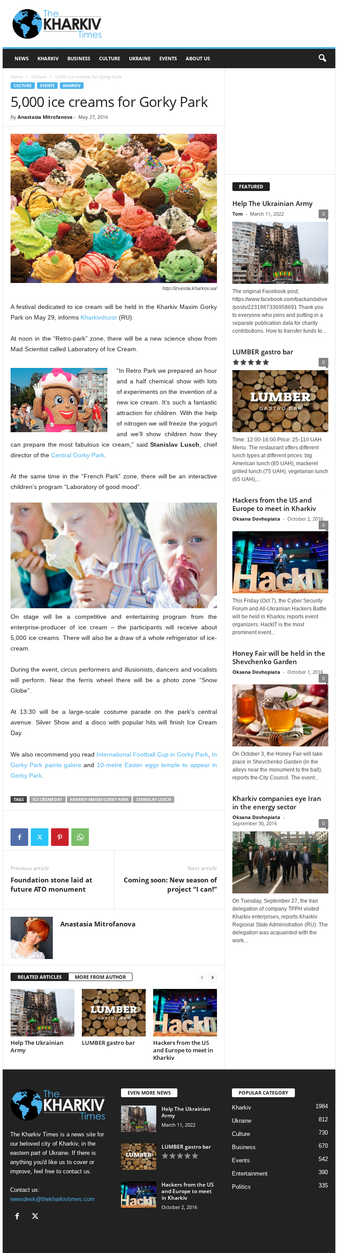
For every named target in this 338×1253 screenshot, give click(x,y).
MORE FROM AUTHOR (100, 977)
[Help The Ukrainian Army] (42, 1012)
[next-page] (212, 977)
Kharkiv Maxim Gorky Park (99, 799)
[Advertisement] (224, 24)
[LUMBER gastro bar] (114, 1012)
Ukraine (140, 58)
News (22, 58)
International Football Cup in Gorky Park (152, 754)
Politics (241, 1186)
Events (168, 58)
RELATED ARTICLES (40, 977)
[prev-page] (202, 977)
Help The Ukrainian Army (37, 1046)
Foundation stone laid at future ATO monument (51, 884)
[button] (322, 58)
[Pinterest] (60, 837)
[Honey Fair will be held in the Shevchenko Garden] (280, 713)
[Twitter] (39, 837)
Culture (109, 58)
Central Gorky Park (77, 455)
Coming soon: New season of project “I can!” (170, 884)
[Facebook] (19, 837)
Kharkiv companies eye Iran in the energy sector (276, 802)
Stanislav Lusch (153, 799)
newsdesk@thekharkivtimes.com (52, 1199)
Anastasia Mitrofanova (45, 117)
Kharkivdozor (99, 317)
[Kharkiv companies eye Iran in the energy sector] (280, 862)
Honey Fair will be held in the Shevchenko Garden (278, 657)
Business (78, 58)
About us (198, 58)
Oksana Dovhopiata (256, 518)
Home (17, 76)
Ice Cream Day (47, 799)
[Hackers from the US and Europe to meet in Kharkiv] (185, 1012)
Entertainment (250, 1173)
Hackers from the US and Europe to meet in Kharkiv (183, 1050)
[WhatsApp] (80, 837)
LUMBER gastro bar (108, 1043)
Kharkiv (48, 58)
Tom (237, 213)
